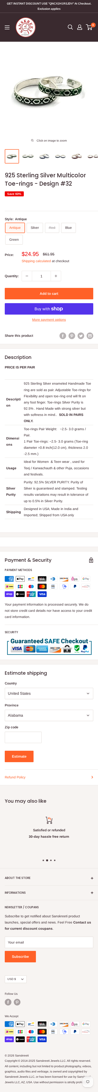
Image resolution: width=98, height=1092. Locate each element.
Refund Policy (15, 777)
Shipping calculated (36, 261)
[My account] (79, 27)
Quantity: (12, 276)
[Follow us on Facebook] (8, 1002)
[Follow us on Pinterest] (17, 1002)
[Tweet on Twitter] (81, 335)
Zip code (11, 727)
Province (12, 705)
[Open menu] (7, 27)
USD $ (11, 979)
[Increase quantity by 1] (56, 276)
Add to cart (49, 293)
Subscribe (20, 956)
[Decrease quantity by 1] (27, 276)
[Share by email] (90, 335)
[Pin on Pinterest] (72, 335)
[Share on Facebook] (62, 335)
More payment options (49, 319)
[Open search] (70, 27)
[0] (89, 27)
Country (11, 683)
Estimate (19, 756)
